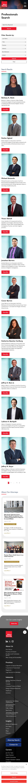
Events (7, 729)
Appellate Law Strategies (10, 524)
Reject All (14, 777)
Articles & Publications (11, 724)
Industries (9, 677)
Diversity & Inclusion (11, 652)
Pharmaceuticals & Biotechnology (10, 705)
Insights (8, 721)
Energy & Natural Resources (13, 688)
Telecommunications (11, 716)
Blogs (7, 731)
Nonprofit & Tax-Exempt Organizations (12, 702)
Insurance (8, 693)
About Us (9, 646)
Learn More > (7, 533)
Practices (9, 662)
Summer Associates (11, 757)
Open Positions (10, 755)
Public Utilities (9, 708)
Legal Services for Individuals (13, 672)
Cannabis (8, 684)
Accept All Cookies (14, 781)
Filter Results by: (7, 35)
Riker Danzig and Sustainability (13, 657)
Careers (9, 750)
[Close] (26, 764)
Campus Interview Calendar (13, 759)
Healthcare (8, 690)
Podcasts (8, 733)
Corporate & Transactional (13, 668)
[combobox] (14, 39)
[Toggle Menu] (25, 6)
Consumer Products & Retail (13, 686)
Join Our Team (9, 753)
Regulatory (8, 670)
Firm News (8, 726)
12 (16, 483)
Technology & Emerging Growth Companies (12, 713)
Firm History (9, 649)
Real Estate (9, 710)
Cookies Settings (14, 773)
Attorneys (8, 762)
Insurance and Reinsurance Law (11, 561)
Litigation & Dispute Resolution (14, 665)
